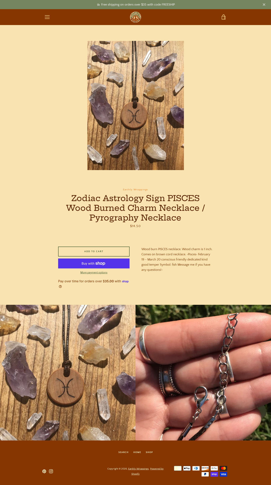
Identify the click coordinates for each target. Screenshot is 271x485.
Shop (149, 452)
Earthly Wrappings (138, 468)
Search (123, 452)
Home (137, 452)
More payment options (93, 272)
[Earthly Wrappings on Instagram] (51, 471)
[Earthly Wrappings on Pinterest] (44, 471)
